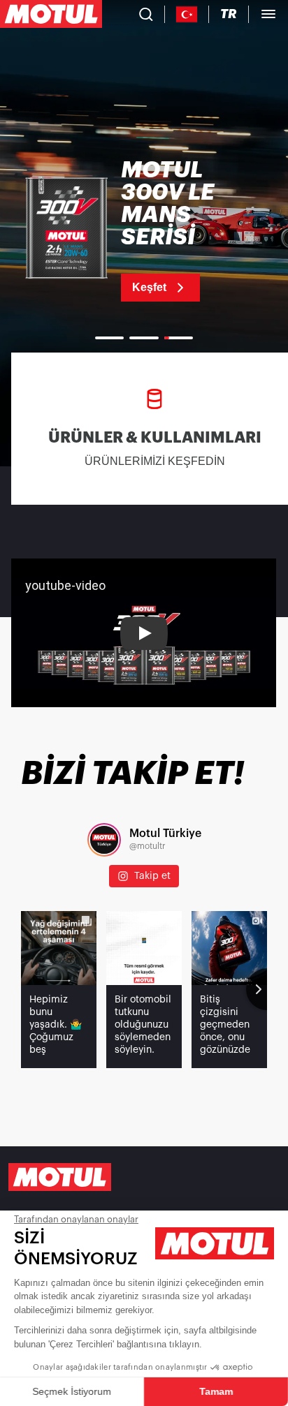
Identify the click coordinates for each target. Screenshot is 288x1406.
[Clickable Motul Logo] (51, 14)
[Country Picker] (187, 14)
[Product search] (146, 14)
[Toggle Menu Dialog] (268, 14)
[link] (144, 230)
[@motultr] (104, 840)
